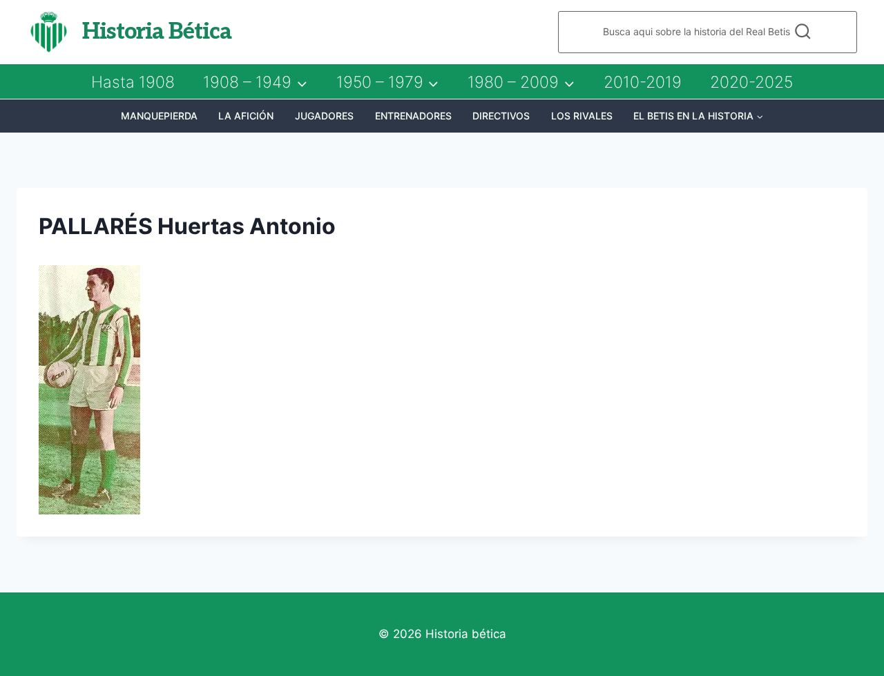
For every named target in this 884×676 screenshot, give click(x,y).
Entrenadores (413, 116)
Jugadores (324, 116)
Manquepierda (159, 116)
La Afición (245, 116)
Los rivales (582, 116)
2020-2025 (751, 82)
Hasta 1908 (133, 82)
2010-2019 (643, 82)
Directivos (501, 116)
